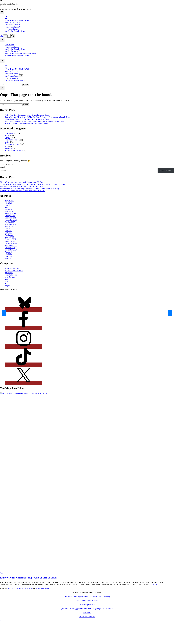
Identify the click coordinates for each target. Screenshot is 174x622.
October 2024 (10, 248)
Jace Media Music (11, 140)
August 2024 (9, 252)
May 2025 (8, 233)
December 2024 (11, 243)
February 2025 (10, 239)
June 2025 (8, 231)
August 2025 (9, 226)
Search (2, 167)
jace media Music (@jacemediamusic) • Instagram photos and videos (87, 609)
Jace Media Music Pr (12, 24)
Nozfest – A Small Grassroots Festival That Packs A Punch (27, 123)
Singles (7, 138)
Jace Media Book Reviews (15, 31)
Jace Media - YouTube (87, 617)
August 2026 (9, 201)
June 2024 (8, 256)
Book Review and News (14, 150)
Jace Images (13, 29)
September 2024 (11, 250)
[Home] (6, 18)
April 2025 (9, 235)
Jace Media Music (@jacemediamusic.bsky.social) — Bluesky (87, 596)
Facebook (87, 613)
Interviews (9, 148)
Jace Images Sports (12, 27)
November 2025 (11, 220)
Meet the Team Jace (12, 22)
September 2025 (11, 224)
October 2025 (10, 222)
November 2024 (11, 246)
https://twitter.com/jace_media (87, 600)
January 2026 (10, 216)
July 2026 (8, 203)
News (7, 136)
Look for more (165, 171)
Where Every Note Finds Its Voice (17, 20)
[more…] (153, 584)
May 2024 (8, 258)
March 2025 (9, 237)
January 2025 (10, 241)
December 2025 (11, 218)
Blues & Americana (12, 144)
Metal (7, 142)
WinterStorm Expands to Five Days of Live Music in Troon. (27, 119)
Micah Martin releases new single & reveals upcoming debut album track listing (34, 121)
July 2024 (8, 254)
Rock (7, 146)
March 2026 (9, 211)
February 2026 (10, 214)
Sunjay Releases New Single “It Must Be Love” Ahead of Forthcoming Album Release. (37, 117)
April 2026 (9, 209)
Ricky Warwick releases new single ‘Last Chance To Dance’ (27, 115)
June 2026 (8, 205)
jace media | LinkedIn (87, 605)
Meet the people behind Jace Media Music (20, 53)
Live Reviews (10, 133)
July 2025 (8, 228)
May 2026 (8, 207)
